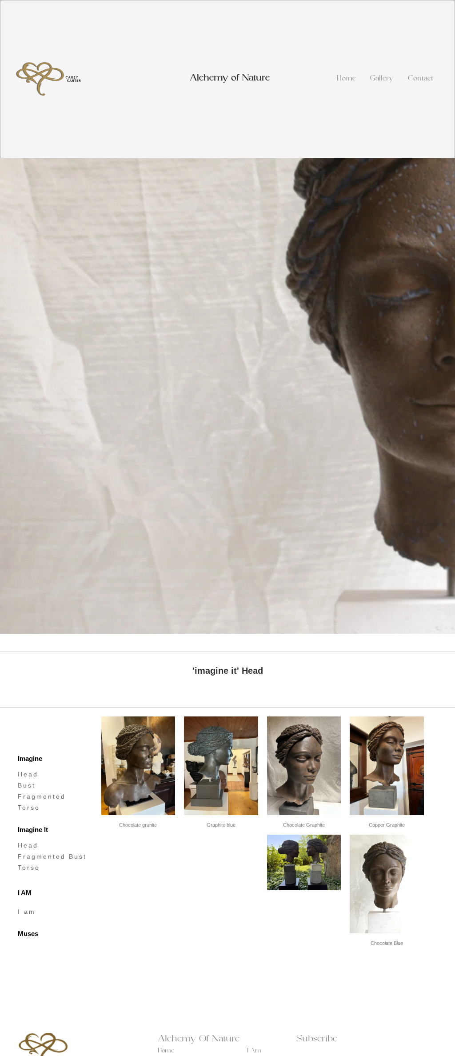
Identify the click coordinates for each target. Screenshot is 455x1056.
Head (28, 774)
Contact (420, 79)
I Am (254, 1051)
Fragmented (42, 796)
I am (27, 911)
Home (346, 79)
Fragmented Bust (52, 856)
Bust (27, 785)
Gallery (382, 79)
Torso (29, 807)
